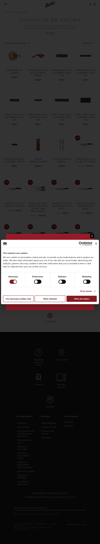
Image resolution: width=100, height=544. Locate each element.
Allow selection (50, 299)
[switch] (37, 282)
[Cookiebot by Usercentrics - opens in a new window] (80, 244)
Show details (86, 291)
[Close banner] (96, 244)
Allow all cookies (81, 299)
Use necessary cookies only (18, 299)
